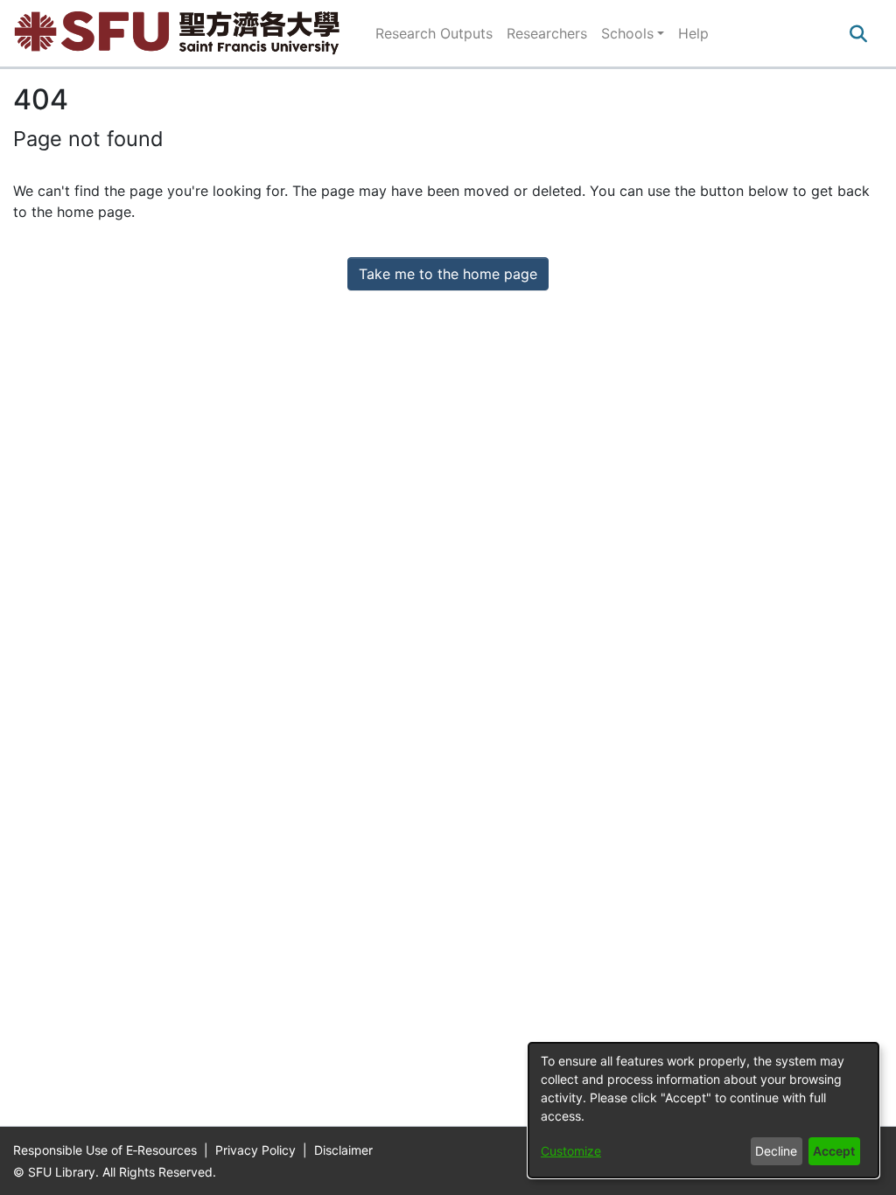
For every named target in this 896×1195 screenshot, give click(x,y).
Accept (834, 1150)
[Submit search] (858, 33)
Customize (571, 1150)
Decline (776, 1150)
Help (693, 33)
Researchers (547, 33)
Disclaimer (343, 1150)
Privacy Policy (257, 1150)
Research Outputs (434, 33)
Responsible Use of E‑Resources (106, 1150)
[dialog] (703, 1110)
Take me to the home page (448, 274)
